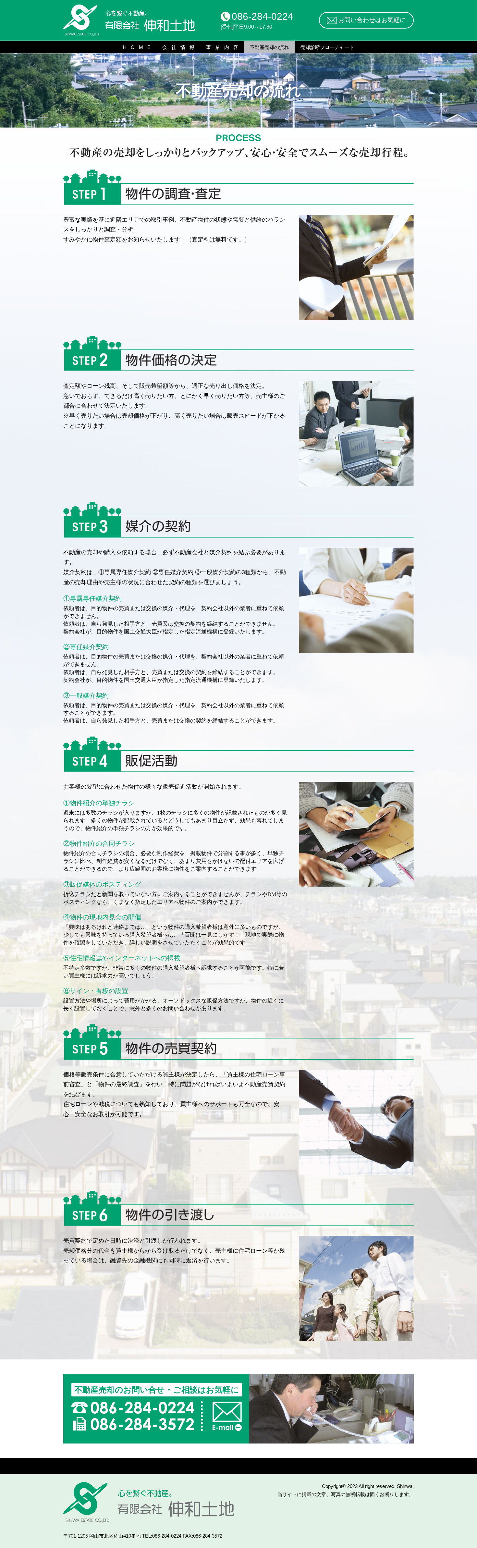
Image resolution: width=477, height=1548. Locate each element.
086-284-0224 (262, 16)
